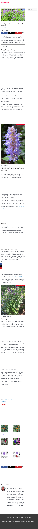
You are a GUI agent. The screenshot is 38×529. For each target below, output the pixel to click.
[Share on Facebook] (1, 264)
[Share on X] (1, 266)
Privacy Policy (28, 517)
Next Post (22, 509)
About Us (9, 517)
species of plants (10, 226)
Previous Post (4, 509)
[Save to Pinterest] (1, 268)
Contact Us (15, 517)
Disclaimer (21, 517)
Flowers (10, 27)
